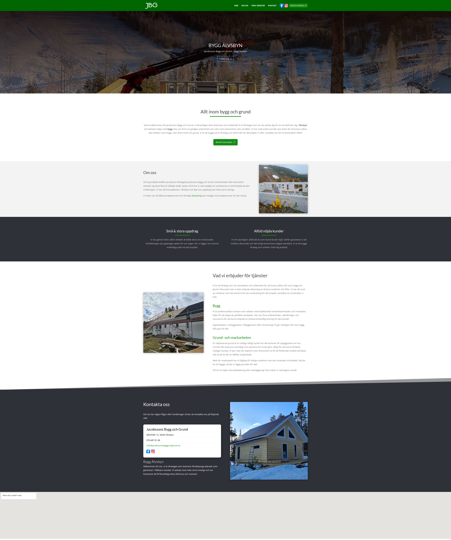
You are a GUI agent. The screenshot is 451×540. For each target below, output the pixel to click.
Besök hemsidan (224, 142)
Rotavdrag (197, 195)
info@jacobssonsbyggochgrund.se (163, 445)
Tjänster (224, 59)
